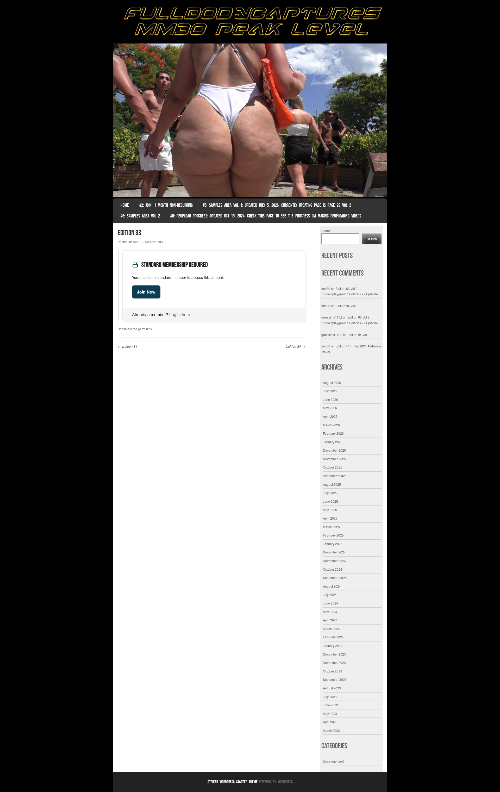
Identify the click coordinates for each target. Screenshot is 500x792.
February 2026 (333, 433)
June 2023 (330, 705)
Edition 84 (295, 346)
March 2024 (331, 628)
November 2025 (334, 459)
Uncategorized (333, 761)
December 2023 (334, 654)
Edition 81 (127, 346)
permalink (145, 329)
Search (326, 230)
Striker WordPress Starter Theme (233, 781)
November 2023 (334, 662)
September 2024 (335, 577)
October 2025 (332, 467)
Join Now (146, 292)
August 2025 (332, 484)
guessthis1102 (331, 317)
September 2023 (335, 679)
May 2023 (330, 713)
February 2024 (333, 637)
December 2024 (334, 552)
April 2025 (330, 518)
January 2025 (332, 543)
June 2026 (330, 399)
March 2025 (331, 527)
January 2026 (332, 442)
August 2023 (332, 688)
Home (125, 205)
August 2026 (332, 382)
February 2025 (333, 535)
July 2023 (330, 696)
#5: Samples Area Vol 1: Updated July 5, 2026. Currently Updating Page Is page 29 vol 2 (277, 205)
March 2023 (331, 730)
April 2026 (330, 416)
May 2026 (330, 408)
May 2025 (330, 509)
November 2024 (334, 560)
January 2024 (332, 645)
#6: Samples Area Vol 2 (140, 216)
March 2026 (331, 425)
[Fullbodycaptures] (250, 23)
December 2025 (334, 450)
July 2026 (330, 391)
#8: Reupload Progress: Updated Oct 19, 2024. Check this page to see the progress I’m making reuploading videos (265, 216)
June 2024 (330, 603)
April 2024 (330, 620)
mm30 (160, 241)
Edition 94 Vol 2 (346, 305)
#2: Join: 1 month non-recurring (166, 205)
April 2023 (330, 722)
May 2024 (330, 611)
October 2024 (332, 569)
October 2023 (332, 671)
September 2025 (335, 475)
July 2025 (330, 492)
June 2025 (330, 501)
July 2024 (330, 594)
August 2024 (332, 586)
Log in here (179, 314)
